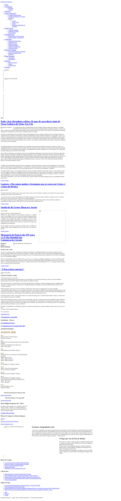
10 (6, 314)
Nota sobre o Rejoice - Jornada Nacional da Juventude (17, 464)
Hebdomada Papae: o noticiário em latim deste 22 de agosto (18, 474)
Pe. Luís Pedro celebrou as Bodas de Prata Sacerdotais (17, 462)
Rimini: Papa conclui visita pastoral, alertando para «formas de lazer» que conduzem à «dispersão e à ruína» (28, 489)
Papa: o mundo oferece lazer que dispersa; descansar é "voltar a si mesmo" (21, 475)
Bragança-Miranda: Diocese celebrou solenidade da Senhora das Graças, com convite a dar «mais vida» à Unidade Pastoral (32, 488)
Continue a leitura (5, 180)
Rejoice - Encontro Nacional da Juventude (14, 465)
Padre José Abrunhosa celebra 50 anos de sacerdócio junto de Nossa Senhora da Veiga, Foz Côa (30, 122)
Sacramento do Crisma (10, 467)
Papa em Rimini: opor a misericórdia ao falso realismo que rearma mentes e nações (23, 478)
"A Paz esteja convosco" (12, 269)
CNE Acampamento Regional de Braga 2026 (14, 487)
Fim (8, 314)
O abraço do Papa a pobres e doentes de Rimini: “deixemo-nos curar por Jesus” (22, 477)
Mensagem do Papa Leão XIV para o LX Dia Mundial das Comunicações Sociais (18, 237)
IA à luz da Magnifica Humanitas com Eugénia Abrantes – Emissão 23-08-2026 (22, 485)
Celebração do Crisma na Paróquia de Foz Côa (15, 468)
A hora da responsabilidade (11, 479)
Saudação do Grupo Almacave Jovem (19, 207)
